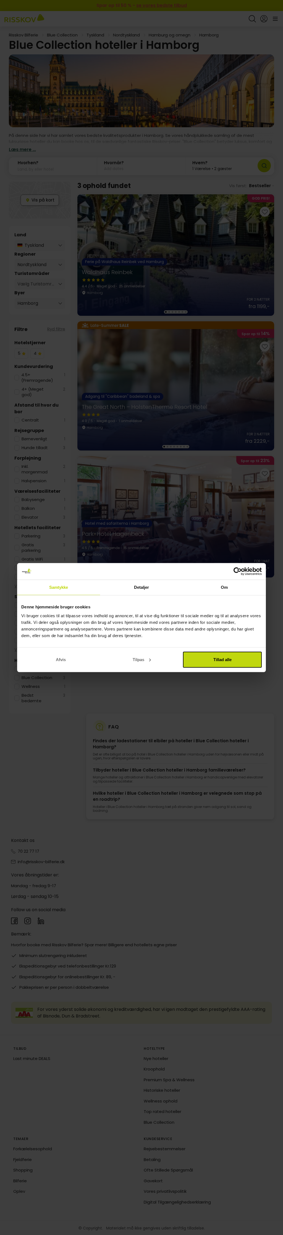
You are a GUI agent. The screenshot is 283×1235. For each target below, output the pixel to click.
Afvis (61, 659)
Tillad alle (222, 659)
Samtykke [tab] (58, 587)
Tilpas (138, 659)
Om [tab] (224, 587)
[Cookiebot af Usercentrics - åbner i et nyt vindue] (237, 571)
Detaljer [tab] (141, 587)
